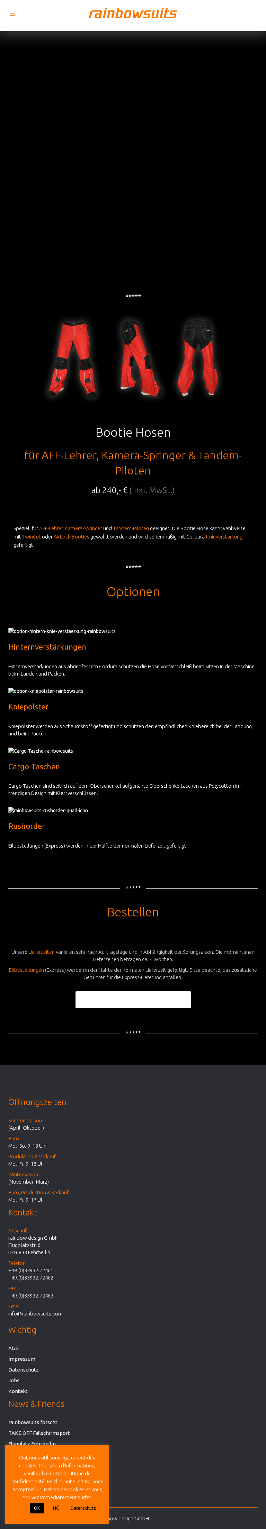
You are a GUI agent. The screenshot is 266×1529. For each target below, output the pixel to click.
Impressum (21, 1359)
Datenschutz (23, 1370)
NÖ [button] (56, 1507)
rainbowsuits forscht (32, 1422)
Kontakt (18, 1391)
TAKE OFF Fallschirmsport (39, 1433)
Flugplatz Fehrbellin (32, 1444)
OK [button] (37, 1507)
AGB (13, 1348)
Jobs (13, 1380)
